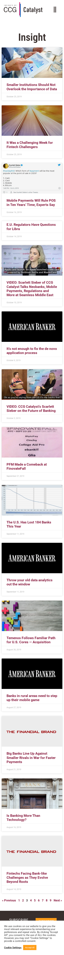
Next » (58, 900)
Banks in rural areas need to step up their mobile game (32, 698)
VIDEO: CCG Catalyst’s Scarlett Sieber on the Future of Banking (31, 409)
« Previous (9, 900)
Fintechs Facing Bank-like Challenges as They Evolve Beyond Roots (27, 878)
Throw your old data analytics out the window (30, 582)
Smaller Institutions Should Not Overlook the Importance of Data (32, 87)
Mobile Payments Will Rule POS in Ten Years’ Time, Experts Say (31, 203)
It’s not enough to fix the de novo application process (32, 351)
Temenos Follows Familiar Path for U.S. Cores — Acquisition (31, 640)
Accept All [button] (29, 947)
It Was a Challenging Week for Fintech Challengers (30, 145)
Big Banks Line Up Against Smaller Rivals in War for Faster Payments (31, 758)
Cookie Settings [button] (12, 947)
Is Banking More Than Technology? (23, 818)
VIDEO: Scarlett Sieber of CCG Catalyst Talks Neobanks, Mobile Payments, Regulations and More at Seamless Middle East (32, 289)
